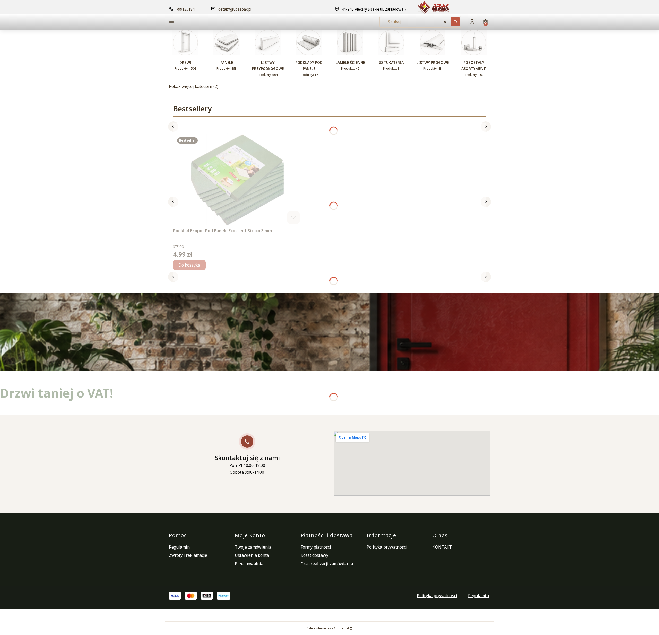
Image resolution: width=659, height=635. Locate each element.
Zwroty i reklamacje (188, 555)
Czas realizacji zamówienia (327, 564)
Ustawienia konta (252, 555)
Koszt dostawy (314, 555)
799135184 (185, 9)
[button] (207, 22)
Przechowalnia (249, 564)
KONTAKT (442, 547)
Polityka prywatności (387, 547)
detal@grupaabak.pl (234, 9)
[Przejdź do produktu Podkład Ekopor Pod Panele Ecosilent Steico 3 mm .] (237, 179)
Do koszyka (189, 265)
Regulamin (179, 547)
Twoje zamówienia (253, 547)
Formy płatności (316, 547)
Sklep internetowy (328, 628)
